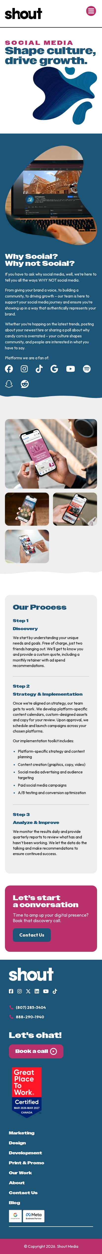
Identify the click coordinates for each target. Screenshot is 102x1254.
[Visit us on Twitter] (28, 991)
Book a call (31, 1051)
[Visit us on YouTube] (46, 991)
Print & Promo (26, 1163)
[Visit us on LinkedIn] (37, 991)
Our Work (20, 1173)
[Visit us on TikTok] (55, 991)
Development (25, 1153)
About (17, 1182)
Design (17, 1143)
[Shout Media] (23, 17)
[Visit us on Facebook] (11, 991)
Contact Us (23, 1192)
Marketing (21, 1133)
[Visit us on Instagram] (19, 991)
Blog (14, 1202)
